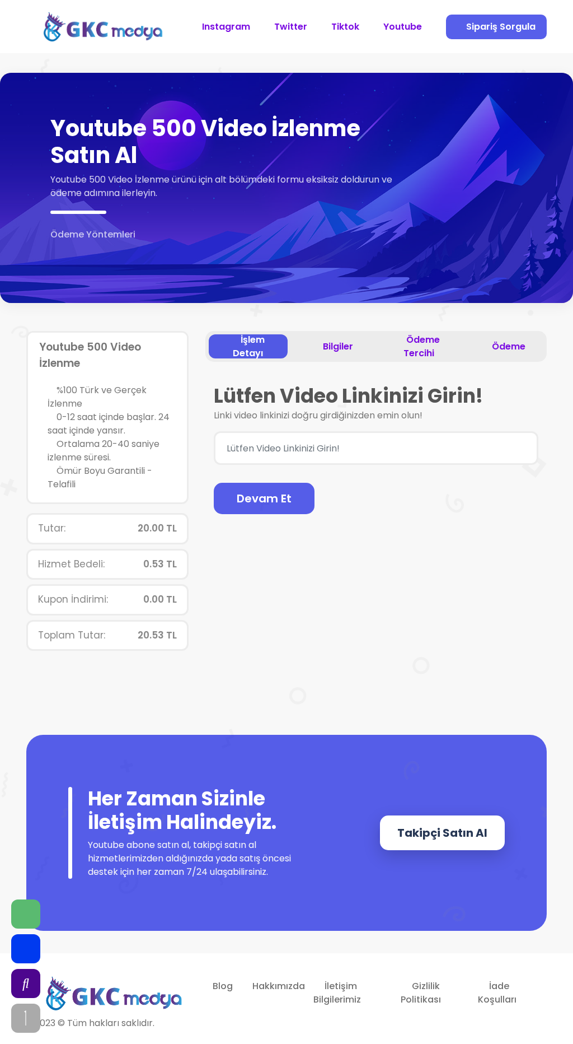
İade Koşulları (497, 993)
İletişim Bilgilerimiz (337, 993)
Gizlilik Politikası (421, 993)
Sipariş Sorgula (500, 26)
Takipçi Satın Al (442, 833)
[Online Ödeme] (57, 253)
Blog (223, 986)
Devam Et (264, 498)
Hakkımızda (278, 986)
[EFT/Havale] (71, 253)
